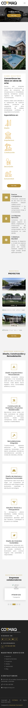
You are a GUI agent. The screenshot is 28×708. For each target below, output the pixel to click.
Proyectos (9, 661)
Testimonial (9, 666)
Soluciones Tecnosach (16, 705)
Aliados (8, 664)
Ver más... (14, 15)
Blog (7, 669)
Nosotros (8, 656)
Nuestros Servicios (11, 659)
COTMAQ (15, 700)
